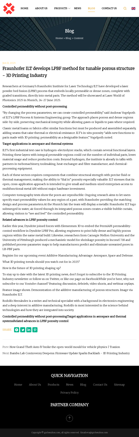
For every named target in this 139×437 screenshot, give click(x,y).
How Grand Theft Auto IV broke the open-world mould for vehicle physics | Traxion (65, 347)
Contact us (109, 8)
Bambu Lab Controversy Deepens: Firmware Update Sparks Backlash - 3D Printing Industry (70, 353)
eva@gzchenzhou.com (97, 432)
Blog (91, 8)
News (77, 8)
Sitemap (119, 384)
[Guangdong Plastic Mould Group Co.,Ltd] (9, 8)
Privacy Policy (70, 392)
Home (24, 8)
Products (60, 8)
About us (41, 8)
